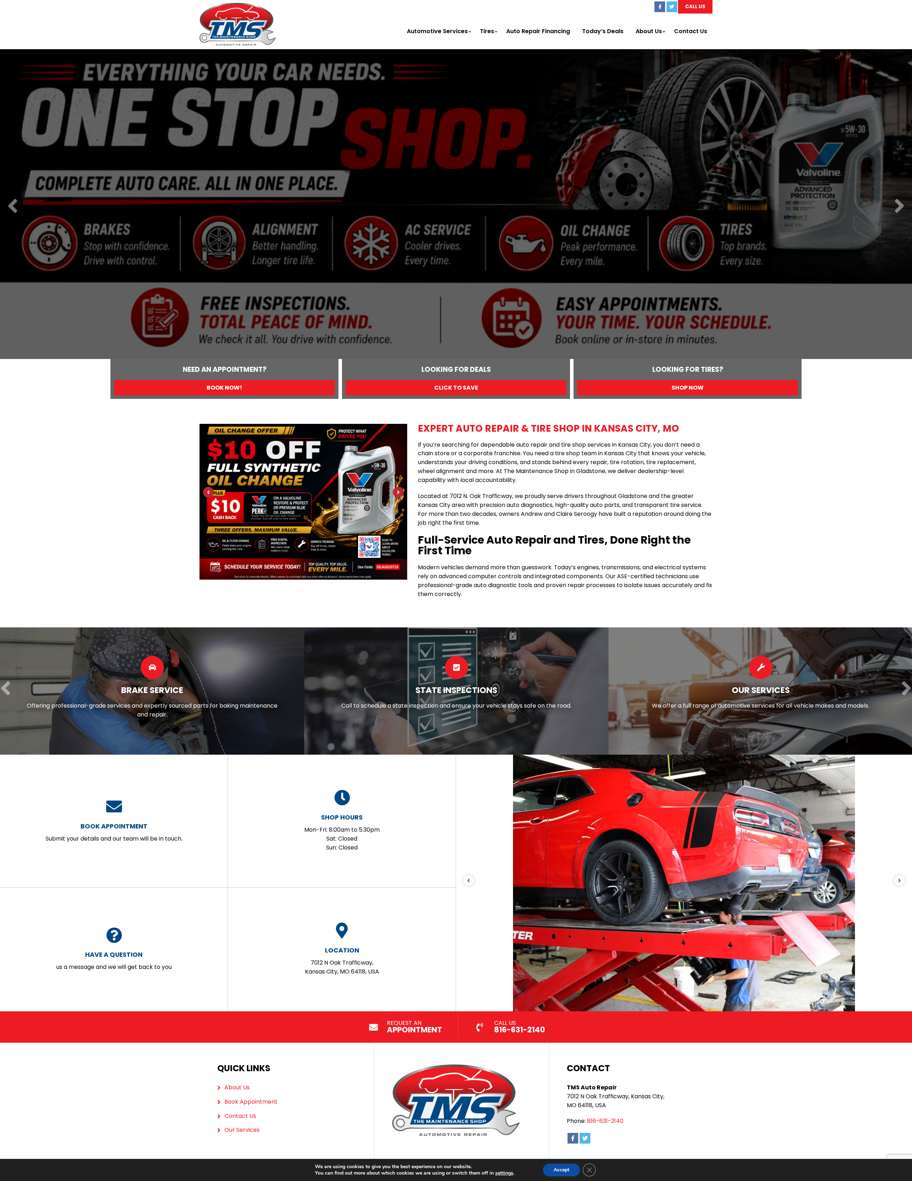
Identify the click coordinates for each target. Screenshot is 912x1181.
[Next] (899, 206)
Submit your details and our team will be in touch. (114, 832)
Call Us (695, 6)
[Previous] (12, 206)
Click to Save (456, 388)
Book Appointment (251, 1102)
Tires (487, 31)
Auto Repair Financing (538, 31)
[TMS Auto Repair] (238, 7)
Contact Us (690, 31)
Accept (561, 1169)
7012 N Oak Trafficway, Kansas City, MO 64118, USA (342, 961)
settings (504, 1173)
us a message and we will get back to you (114, 960)
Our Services (242, 1130)
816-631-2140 (605, 1121)
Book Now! (224, 388)
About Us (649, 31)
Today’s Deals (602, 31)
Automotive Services (437, 31)
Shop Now (688, 388)
